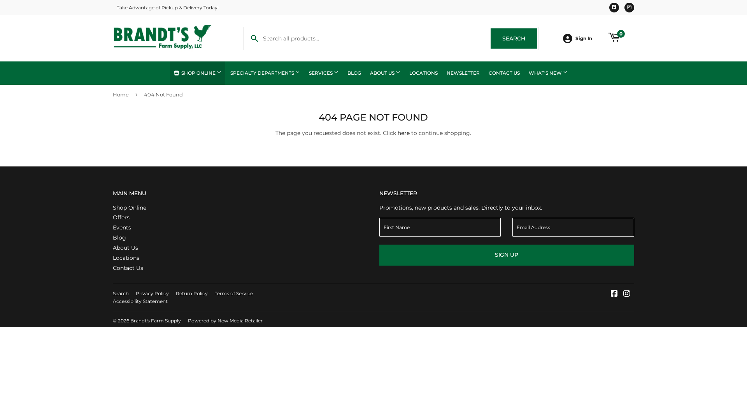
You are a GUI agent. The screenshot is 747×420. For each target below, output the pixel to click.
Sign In (583, 38)
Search (519, 38)
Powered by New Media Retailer (225, 321)
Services (321, 73)
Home (121, 94)
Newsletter (463, 73)
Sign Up (506, 254)
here (404, 133)
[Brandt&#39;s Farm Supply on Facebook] (614, 294)
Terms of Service (234, 293)
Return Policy (192, 293)
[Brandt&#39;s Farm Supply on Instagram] (626, 294)
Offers (121, 217)
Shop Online (198, 73)
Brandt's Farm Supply (155, 321)
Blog (354, 73)
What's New (546, 73)
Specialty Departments (262, 73)
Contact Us (504, 73)
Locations (423, 73)
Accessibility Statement (140, 301)
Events (122, 227)
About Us (383, 73)
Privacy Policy (152, 293)
